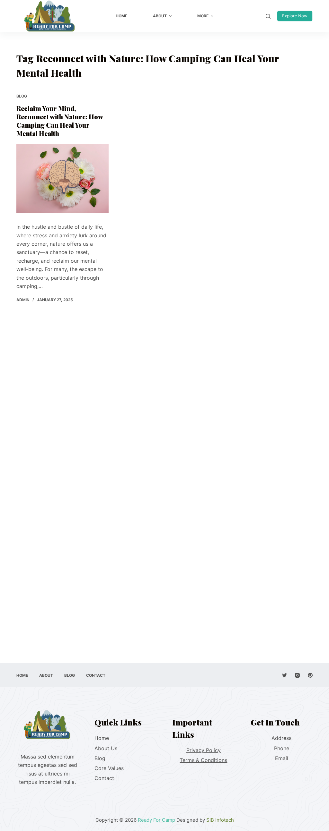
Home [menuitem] (121, 15)
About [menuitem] (160, 15)
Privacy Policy (203, 750)
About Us (105, 748)
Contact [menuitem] (95, 675)
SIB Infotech (220, 820)
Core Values (109, 768)
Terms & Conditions (203, 760)
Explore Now (294, 15)
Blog (21, 96)
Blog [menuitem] (69, 675)
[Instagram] (297, 675)
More (203, 15)
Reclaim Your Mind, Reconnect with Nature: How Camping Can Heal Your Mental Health (59, 121)
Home (101, 738)
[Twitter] (284, 675)
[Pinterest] (310, 675)
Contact (104, 778)
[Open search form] (268, 16)
